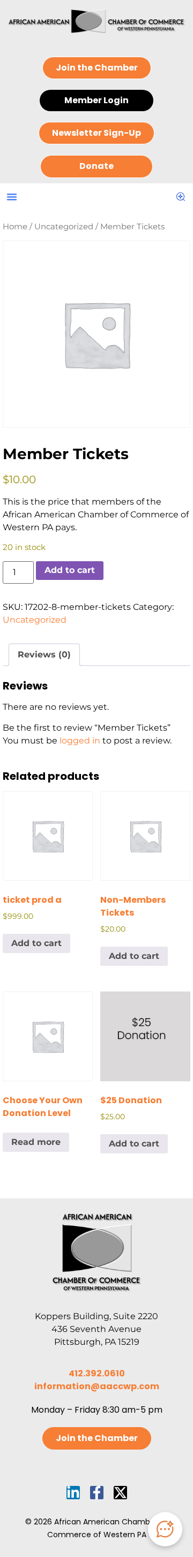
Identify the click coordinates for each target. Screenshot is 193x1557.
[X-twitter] (120, 1492)
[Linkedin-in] (73, 1492)
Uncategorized (63, 226)
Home (15, 226)
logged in (80, 740)
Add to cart (69, 570)
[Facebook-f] (96, 1492)
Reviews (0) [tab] (44, 654)
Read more (36, 1142)
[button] (12, 197)
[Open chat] (165, 1529)
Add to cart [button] (36, 943)
